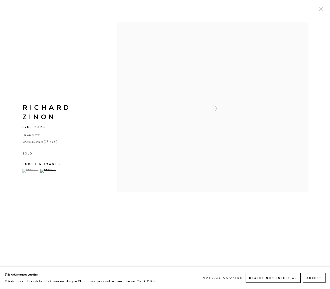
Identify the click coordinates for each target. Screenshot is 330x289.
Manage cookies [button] (222, 278)
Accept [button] (314, 278)
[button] (30, 171)
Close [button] (320, 10)
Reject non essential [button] (273, 278)
